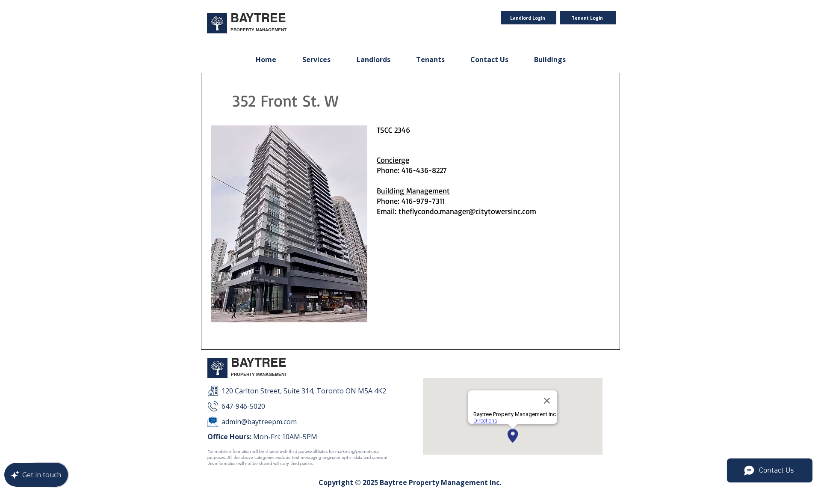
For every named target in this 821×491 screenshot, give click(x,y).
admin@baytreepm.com (259, 421)
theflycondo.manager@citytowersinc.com (467, 211)
